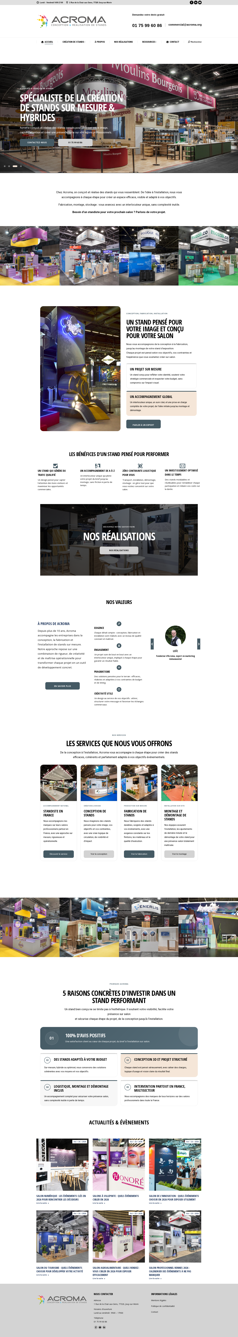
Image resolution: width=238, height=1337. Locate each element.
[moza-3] (208, 256)
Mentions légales (158, 1300)
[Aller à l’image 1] (6, 166)
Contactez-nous (37, 142)
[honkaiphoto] (208, 927)
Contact (154, 1312)
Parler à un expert (143, 425)
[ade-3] (89, 256)
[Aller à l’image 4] (21, 166)
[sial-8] (30, 927)
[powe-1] (89, 927)
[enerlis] (148, 927)
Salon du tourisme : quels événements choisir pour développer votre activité (59, 1269)
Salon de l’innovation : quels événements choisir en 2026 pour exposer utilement (174, 1197)
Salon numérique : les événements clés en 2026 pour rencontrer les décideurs (61, 1197)
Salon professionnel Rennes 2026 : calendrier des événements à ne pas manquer (170, 1271)
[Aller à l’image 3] (16, 166)
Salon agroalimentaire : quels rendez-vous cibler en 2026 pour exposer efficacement (116, 1271)
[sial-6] (30, 256)
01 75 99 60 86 (147, 25)
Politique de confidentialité (163, 1306)
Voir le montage (179, 854)
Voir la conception (99, 854)
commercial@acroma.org (185, 24)
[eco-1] (148, 256)
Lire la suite (41, 1203)
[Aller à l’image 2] (12, 166)
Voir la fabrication (139, 854)
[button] (152, 644)
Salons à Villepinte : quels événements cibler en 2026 (116, 1197)
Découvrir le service (58, 854)
